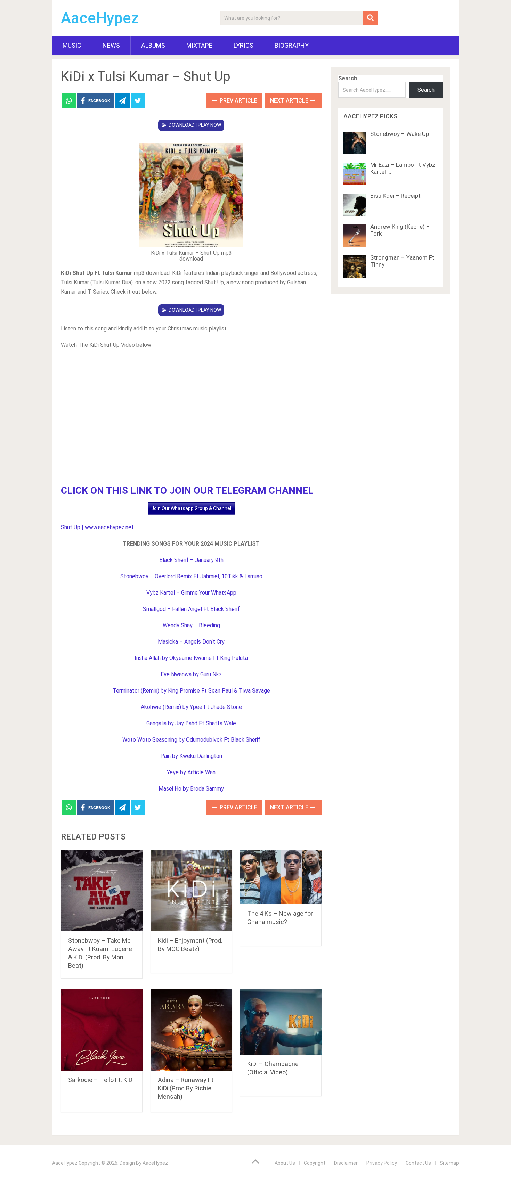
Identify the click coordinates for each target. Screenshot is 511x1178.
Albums (153, 45)
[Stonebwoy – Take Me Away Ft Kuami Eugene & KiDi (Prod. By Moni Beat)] (102, 890)
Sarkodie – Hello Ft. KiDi (101, 1079)
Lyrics (243, 45)
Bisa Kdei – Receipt (395, 195)
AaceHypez (100, 18)
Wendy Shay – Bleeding (191, 625)
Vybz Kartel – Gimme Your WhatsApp (191, 592)
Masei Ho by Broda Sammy (191, 788)
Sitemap (449, 1163)
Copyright (314, 1163)
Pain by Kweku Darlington (191, 756)
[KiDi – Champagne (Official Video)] (281, 1022)
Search (347, 78)
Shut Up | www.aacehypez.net (97, 527)
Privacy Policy (381, 1163)
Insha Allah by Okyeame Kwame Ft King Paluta (191, 658)
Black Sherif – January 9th (191, 560)
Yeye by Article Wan (191, 772)
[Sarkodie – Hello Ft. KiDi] (102, 1030)
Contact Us (418, 1163)
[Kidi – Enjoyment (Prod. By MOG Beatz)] (191, 890)
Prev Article (237, 100)
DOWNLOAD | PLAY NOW (195, 125)
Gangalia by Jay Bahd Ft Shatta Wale (191, 723)
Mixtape (199, 45)
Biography (292, 45)
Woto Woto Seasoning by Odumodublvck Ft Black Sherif (191, 739)
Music (72, 45)
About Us (285, 1163)
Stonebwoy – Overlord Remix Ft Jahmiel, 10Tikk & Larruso (191, 576)
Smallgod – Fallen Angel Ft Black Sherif (191, 609)
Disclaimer (346, 1163)
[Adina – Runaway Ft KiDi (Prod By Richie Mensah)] (191, 1030)
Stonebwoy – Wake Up (399, 133)
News (111, 45)
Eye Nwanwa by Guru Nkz (191, 674)
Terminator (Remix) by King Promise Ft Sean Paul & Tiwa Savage (191, 690)
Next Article (290, 100)
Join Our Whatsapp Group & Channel (191, 508)
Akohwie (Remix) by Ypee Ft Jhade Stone (191, 707)
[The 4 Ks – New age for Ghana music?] (281, 877)
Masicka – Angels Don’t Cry (191, 641)
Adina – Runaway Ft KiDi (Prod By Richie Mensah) (185, 1088)
